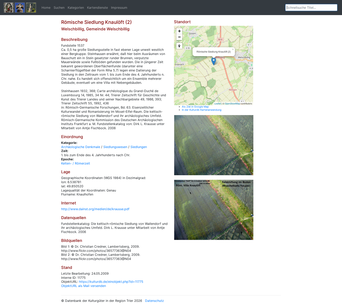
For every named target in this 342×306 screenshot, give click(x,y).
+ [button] (179, 31)
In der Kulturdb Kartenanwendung (201, 109)
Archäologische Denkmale (80, 147)
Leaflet (217, 103)
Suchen (59, 8)
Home (46, 8)
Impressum (119, 8)
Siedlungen (138, 147)
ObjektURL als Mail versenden (83, 286)
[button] (334, 7)
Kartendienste (97, 8)
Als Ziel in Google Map (195, 106)
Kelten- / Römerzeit (75, 163)
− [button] (179, 37)
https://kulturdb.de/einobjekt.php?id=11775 (111, 282)
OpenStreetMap (232, 103)
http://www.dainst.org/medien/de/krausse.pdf (95, 209)
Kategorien (76, 8)
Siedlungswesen (115, 147)
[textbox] (311, 7)
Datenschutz (154, 301)
